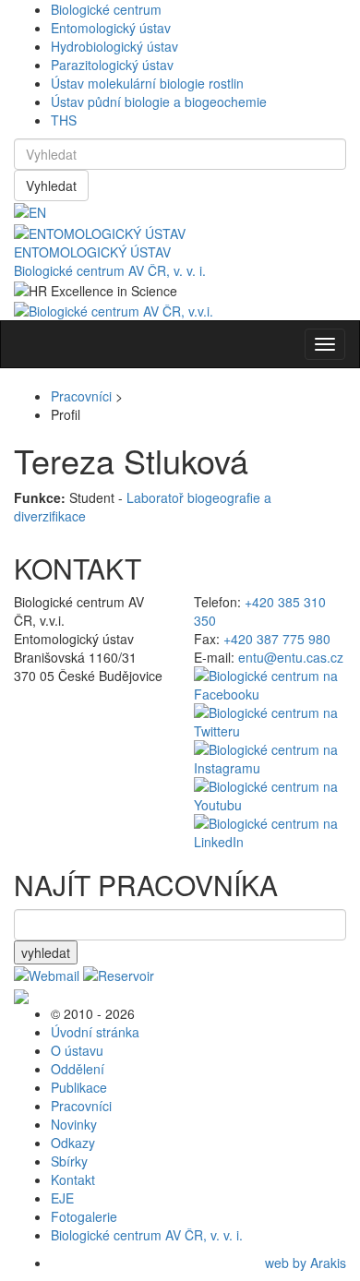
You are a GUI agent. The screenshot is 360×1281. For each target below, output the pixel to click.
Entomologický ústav (111, 27)
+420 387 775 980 (276, 638)
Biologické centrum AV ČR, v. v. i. (110, 270)
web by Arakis (305, 1262)
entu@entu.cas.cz (290, 657)
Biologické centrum (106, 9)
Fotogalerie (84, 1216)
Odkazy (73, 1142)
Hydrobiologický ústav (114, 46)
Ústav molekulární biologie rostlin (147, 83)
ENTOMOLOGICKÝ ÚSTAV (92, 252)
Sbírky (69, 1161)
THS (64, 120)
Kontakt (73, 1179)
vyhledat (45, 952)
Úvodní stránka (95, 1032)
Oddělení (77, 1069)
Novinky (74, 1124)
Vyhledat (51, 185)
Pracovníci (81, 396)
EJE (62, 1198)
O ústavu (77, 1050)
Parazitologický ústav (112, 64)
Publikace (79, 1087)
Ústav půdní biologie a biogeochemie (159, 101)
